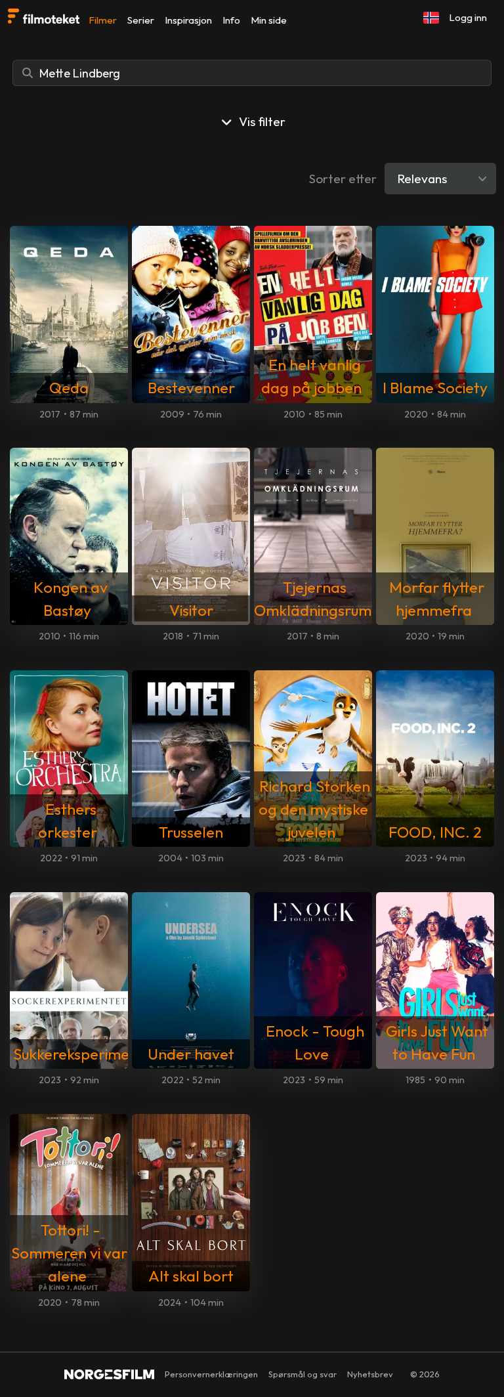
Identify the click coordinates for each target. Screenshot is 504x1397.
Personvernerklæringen (211, 1374)
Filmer (103, 20)
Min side (269, 20)
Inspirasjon (188, 20)
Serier (140, 20)
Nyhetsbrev (370, 1374)
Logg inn (468, 17)
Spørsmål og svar (302, 1374)
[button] (431, 18)
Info (231, 20)
